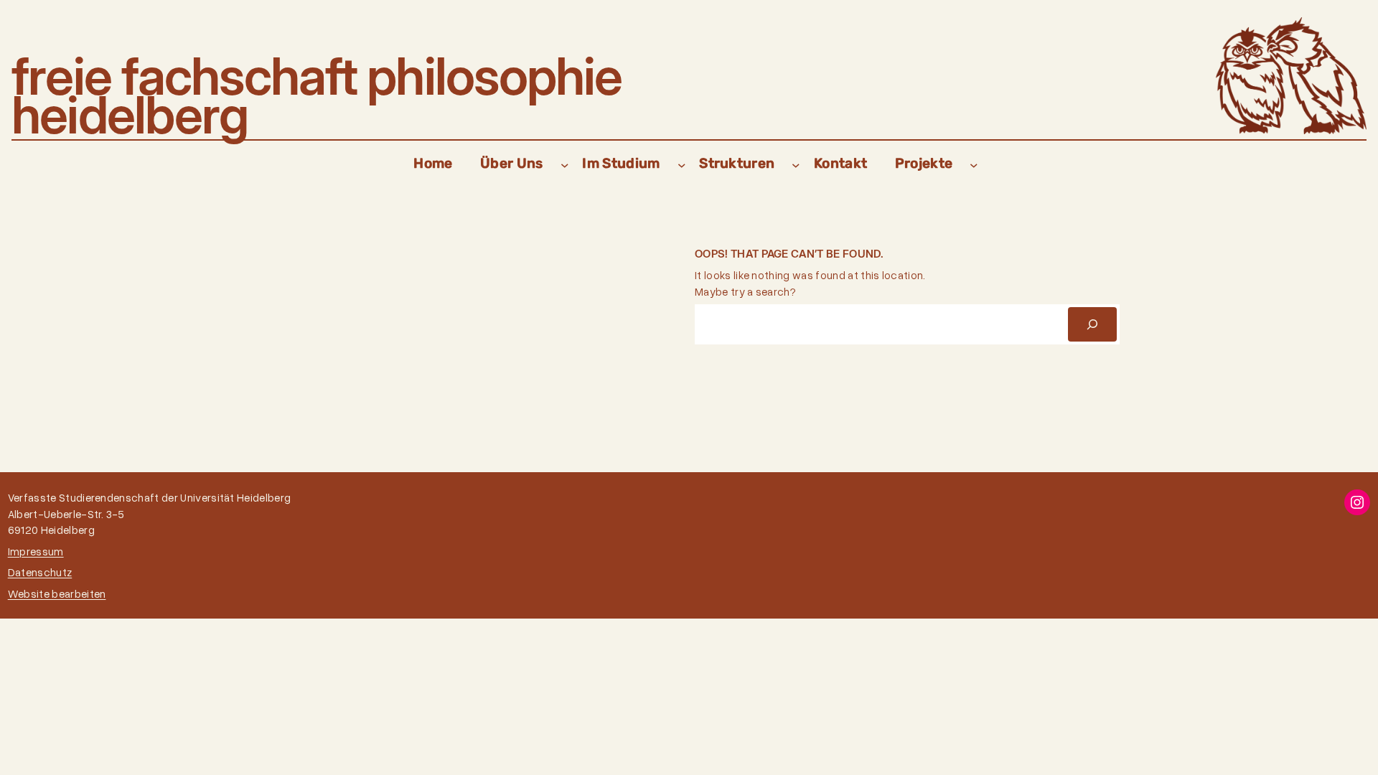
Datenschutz (40, 572)
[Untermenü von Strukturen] (796, 164)
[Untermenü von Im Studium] (682, 164)
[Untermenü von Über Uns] (565, 164)
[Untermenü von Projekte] (974, 164)
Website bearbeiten (57, 593)
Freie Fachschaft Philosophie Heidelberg (316, 95)
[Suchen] (1092, 324)
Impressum (36, 551)
